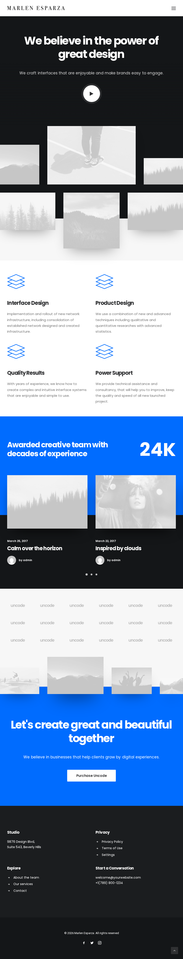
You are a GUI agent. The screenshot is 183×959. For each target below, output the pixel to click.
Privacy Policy (112, 841)
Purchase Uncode (91, 775)
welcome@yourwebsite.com (118, 877)
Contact (20, 890)
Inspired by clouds (118, 548)
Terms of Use (112, 848)
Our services (23, 884)
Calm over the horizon (34, 548)
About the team (26, 877)
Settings (108, 855)
